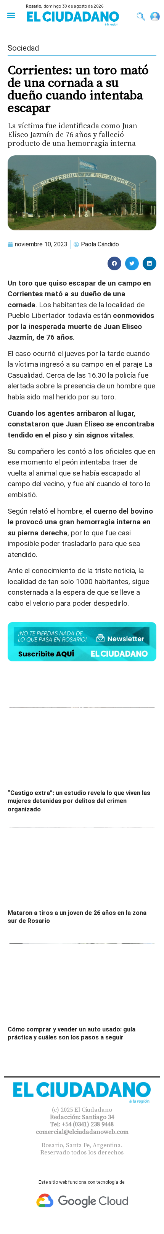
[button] (11, 15)
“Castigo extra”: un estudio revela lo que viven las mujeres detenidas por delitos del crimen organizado (79, 801)
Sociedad (23, 48)
